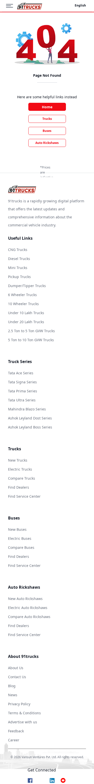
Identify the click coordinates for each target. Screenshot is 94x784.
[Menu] (11, 6)
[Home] (29, 6)
